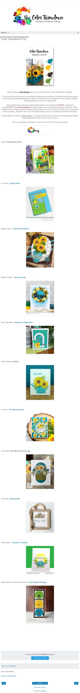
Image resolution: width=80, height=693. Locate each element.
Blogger (43, 691)
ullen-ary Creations (21, 229)
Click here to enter (40, 658)
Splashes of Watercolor (23, 322)
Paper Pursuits (20, 277)
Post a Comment (8, 676)
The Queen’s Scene (16, 410)
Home (40, 683)
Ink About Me (15, 499)
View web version (40, 687)
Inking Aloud (15, 183)
